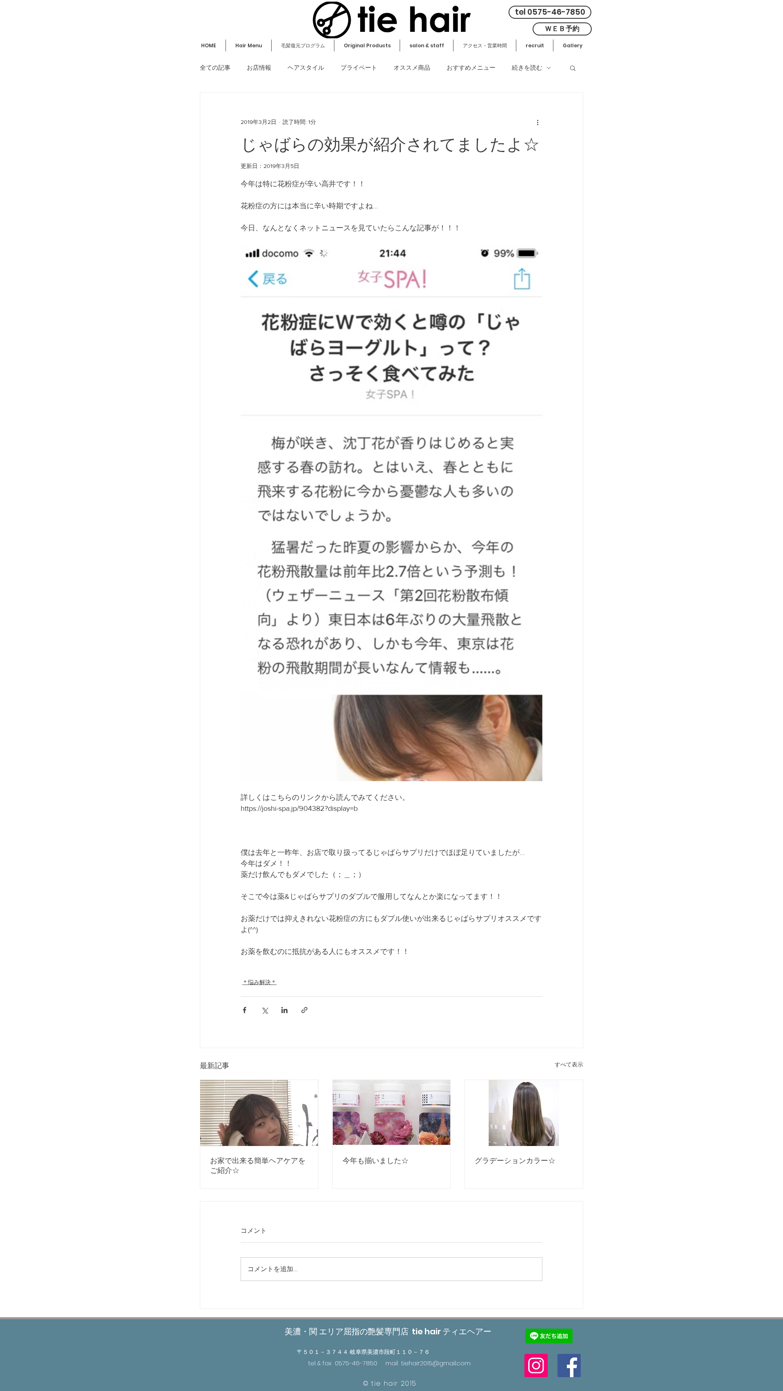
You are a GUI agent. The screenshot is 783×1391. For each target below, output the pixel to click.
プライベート (359, 67)
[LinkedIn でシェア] (284, 1010)
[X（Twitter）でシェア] (264, 1010)
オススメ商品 (412, 67)
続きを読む (527, 67)
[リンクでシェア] (304, 1010)
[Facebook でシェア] (244, 1010)
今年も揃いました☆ (376, 1161)
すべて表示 (569, 1064)
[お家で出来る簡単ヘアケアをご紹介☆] (259, 1113)
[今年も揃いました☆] (392, 1113)
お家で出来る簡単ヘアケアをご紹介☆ (257, 1166)
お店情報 (259, 67)
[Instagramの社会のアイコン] (536, 1365)
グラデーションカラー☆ (515, 1161)
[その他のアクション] (537, 122)
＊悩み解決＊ (259, 982)
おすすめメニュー (471, 67)
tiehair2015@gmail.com (436, 1363)
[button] (573, 67)
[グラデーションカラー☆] (524, 1113)
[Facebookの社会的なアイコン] (569, 1365)
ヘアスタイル (306, 67)
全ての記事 (215, 67)
